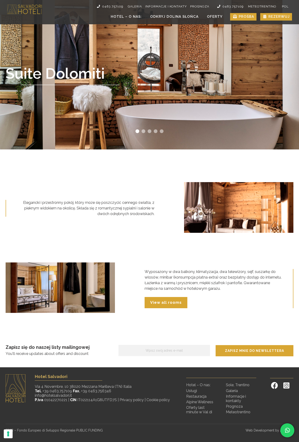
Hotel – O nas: (126, 16)
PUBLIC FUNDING (89, 430)
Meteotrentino (262, 6)
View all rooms (166, 302)
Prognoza (199, 6)
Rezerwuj (279, 16)
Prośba (246, 16)
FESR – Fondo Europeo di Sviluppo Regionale (41, 430)
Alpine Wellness (199, 402)
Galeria (135, 6)
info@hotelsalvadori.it (53, 395)
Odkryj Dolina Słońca (174, 16)
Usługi (191, 391)
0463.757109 (112, 6)
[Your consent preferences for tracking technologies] (8, 433)
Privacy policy (132, 400)
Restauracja (196, 396)
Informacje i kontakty (166, 6)
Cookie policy (158, 400)
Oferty (215, 16)
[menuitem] (285, 6)
